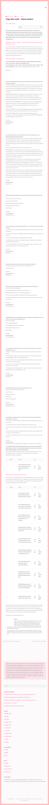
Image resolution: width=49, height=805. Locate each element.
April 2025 (6, 716)
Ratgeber (6, 752)
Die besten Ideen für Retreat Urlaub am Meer (14, 705)
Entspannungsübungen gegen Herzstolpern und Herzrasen (17, 697)
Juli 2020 (6, 739)
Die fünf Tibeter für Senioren (10, 703)
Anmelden (6, 763)
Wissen (5, 755)
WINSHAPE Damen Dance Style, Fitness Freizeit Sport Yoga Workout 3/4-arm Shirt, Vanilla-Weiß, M (25, 586)
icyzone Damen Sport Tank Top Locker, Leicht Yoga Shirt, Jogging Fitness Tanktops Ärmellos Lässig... (24, 506)
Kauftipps (21, 16)
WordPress (40, 798)
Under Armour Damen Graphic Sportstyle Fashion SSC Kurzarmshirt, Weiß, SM (20, 264)
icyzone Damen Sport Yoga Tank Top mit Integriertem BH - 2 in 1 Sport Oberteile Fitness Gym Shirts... (25, 540)
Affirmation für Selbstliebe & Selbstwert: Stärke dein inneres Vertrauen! (20, 700)
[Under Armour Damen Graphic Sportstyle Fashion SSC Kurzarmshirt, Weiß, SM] (15, 262)
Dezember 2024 (7, 722)
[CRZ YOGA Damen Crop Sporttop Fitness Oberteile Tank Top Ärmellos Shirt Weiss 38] (15, 284)
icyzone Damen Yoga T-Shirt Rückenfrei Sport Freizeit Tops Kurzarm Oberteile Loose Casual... (24, 495)
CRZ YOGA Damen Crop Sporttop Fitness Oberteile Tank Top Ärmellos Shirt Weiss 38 (22, 286)
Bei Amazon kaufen (9, 121)
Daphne (17, 16)
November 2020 (7, 736)
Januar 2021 (7, 730)
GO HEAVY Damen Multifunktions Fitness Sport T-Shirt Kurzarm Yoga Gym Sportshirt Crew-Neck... (24, 551)
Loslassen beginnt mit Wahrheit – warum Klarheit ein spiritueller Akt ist (20, 694)
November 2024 (7, 725)
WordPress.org (7, 771)
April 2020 (6, 742)
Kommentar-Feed (8, 769)
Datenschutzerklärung (24, 800)
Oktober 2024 (7, 727)
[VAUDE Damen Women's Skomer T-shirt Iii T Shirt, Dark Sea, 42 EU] (15, 386)
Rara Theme (29, 798)
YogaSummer (12, 798)
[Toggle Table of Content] (40, 27)
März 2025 (6, 719)
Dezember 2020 (7, 733)
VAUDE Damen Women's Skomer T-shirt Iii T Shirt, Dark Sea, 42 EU (19, 387)
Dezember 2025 (7, 713)
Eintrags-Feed (7, 766)
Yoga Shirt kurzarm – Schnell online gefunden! (11, 641)
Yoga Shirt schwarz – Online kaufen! (39, 641)
